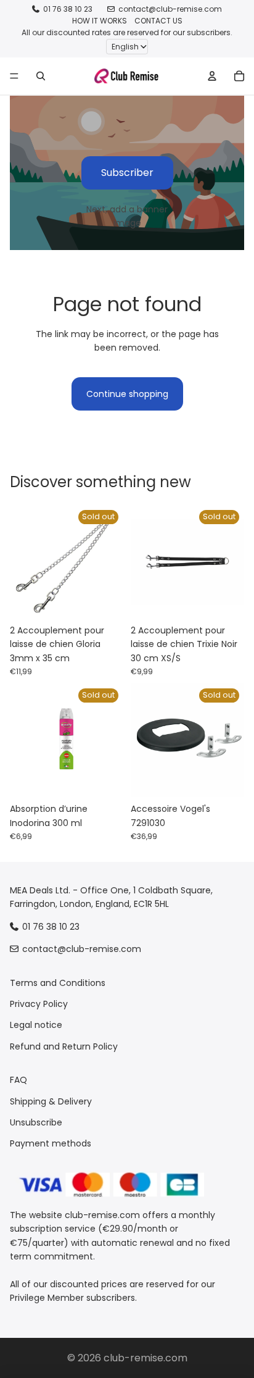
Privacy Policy (39, 1004)
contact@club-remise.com (170, 9)
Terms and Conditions (57, 983)
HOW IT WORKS (99, 20)
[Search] (40, 76)
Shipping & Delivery (51, 1101)
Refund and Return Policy (64, 1046)
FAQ (18, 1080)
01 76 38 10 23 (67, 9)
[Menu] (14, 76)
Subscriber (127, 172)
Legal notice (36, 1025)
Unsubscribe (36, 1122)
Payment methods (50, 1144)
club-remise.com (145, 1358)
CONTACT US (158, 20)
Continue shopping (127, 394)
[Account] (212, 76)
